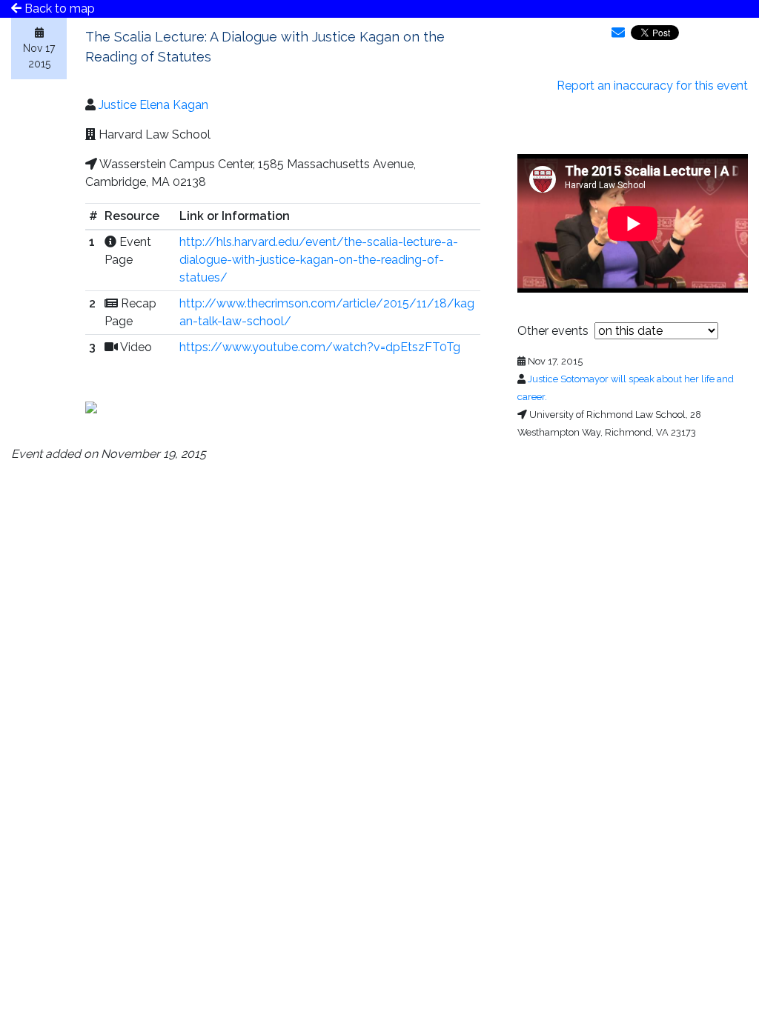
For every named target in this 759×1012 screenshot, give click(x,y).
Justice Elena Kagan (153, 105)
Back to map (58, 8)
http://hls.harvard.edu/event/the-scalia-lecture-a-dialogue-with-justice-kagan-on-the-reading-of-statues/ (318, 259)
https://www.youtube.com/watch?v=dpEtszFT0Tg (319, 347)
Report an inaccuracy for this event (652, 86)
